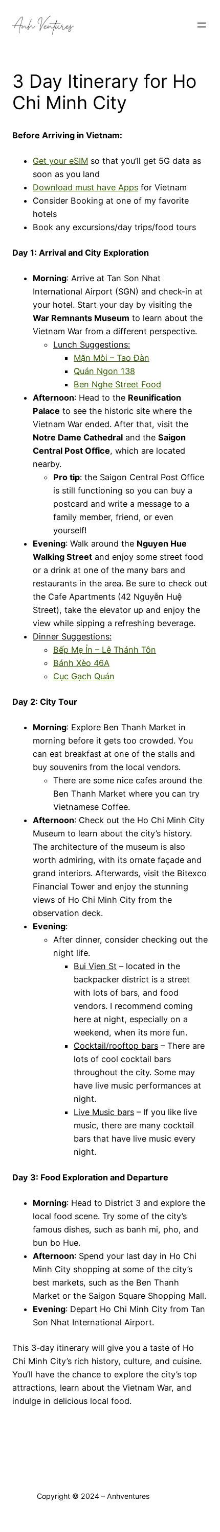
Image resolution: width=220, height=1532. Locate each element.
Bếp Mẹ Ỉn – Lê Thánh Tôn (104, 650)
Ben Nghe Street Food (117, 384)
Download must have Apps (85, 187)
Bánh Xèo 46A (81, 663)
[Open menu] (201, 25)
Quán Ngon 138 (104, 371)
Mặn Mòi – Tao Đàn (111, 358)
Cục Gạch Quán (84, 676)
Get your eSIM (60, 161)
